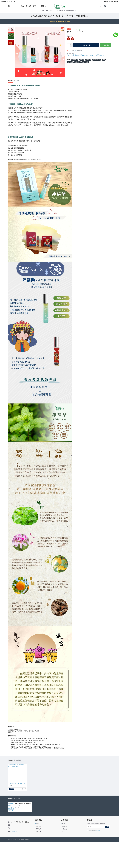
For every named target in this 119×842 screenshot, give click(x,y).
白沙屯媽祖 (85, 62)
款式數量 (69, 36)
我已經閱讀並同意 (94, 830)
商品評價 (16, 81)
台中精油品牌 (96, 59)
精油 (103, 59)
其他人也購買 (17, 760)
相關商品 (10, 760)
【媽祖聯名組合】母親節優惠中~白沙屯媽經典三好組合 (17, 783)
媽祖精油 (70, 62)
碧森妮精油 (74, 59)
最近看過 (10, 799)
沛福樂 (82, 59)
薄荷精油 (88, 59)
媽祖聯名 (77, 62)
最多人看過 (17, 799)
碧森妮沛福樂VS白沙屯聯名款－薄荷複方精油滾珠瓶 (23, 803)
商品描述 (10, 81)
